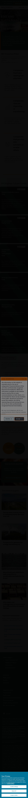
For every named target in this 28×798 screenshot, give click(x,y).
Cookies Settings (14, 786)
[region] (14, 785)
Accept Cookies (14, 795)
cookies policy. (10, 783)
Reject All (14, 791)
